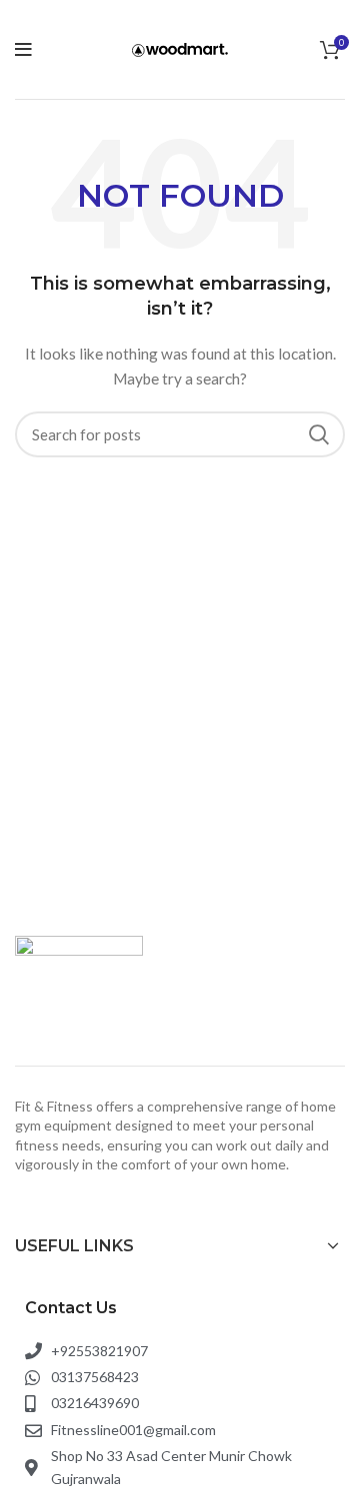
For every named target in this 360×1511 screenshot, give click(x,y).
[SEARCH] (318, 434)
